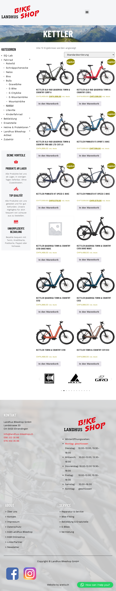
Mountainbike (17, 101)
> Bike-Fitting (66, 516)
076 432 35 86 (11, 441)
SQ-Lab (8, 55)
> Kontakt (10, 516)
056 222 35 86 (11, 437)
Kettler (10, 105)
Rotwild (10, 63)
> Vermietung (66, 532)
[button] (87, 12)
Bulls (9, 80)
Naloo (9, 72)
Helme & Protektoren (16, 127)
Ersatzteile (10, 122)
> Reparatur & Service (71, 511)
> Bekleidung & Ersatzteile (73, 521)
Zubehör (9, 139)
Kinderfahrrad (14, 114)
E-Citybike (15, 92)
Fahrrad (8, 59)
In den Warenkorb (48, 103)
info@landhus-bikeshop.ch (18, 434)
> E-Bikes (64, 526)
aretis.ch (64, 584)
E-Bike (13, 88)
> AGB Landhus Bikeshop (19, 532)
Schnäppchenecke (17, 67)
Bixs (8, 76)
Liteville (10, 110)
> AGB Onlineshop (15, 537)
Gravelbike (15, 84)
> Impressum (12, 521)
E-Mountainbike (18, 97)
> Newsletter (12, 547)
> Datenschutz (13, 526)
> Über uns (11, 511)
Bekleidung (10, 118)
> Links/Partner (13, 542)
